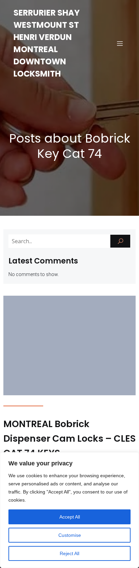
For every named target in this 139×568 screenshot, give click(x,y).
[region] (69, 510)
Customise (69, 535)
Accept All (69, 517)
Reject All (69, 553)
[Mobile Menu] (120, 43)
